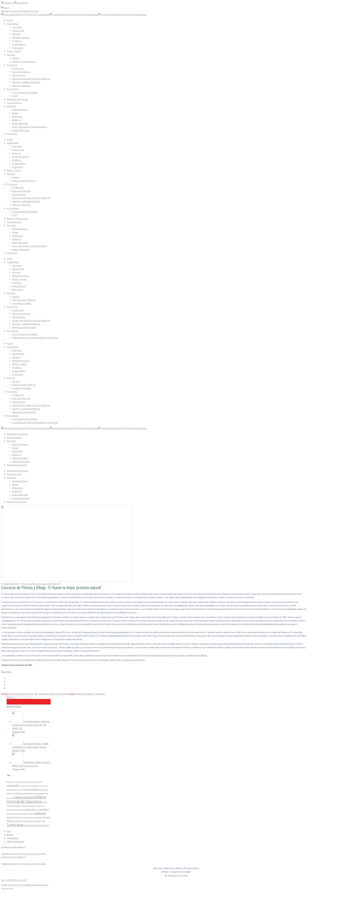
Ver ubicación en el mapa (176, 875)
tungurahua (41, 583)
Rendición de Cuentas (17, 99)
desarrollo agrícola (43, 790)
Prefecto (16, 40)
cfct (47, 786)
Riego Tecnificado (22, 821)
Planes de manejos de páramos (25, 814)
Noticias (11, 54)
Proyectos (12, 65)
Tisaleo (43, 821)
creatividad (28, 789)
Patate (8, 814)
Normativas (13, 89)
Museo (15, 113)
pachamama (30, 809)
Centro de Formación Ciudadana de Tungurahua (32, 786)
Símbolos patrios (20, 37)
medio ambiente (19, 810)
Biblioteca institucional (23, 327)
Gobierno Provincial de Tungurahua (26, 799)
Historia (16, 34)
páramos (35, 817)
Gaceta (15, 58)
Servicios (11, 106)
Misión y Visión (14, 51)
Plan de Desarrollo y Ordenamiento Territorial (35, 337)
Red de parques (20, 109)
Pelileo (13, 813)
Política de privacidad (15, 841)
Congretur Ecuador (21, 303)
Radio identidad (20, 458)
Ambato (12, 782)
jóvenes (38, 806)
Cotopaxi (20, 790)
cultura (35, 789)
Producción (18, 68)
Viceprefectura (43, 825)
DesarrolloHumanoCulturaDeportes (29, 793)
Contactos (12, 133)
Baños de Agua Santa (35, 782)
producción (20, 817)
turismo (27, 825)
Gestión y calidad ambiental (26, 82)
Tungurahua (12, 23)
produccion (11, 817)
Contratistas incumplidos (25, 92)
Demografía (18, 30)
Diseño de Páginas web (7, 888)
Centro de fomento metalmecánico (29, 126)
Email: (24, 884)
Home (10, 20)
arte (16, 782)
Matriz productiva (21, 85)
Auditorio (16, 119)
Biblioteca (17, 116)
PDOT (15, 95)
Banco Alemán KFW (23, 782)
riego (14, 821)
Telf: (14, 880)
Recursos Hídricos (21, 71)
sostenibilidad (37, 821)
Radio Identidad (20, 123)
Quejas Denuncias (20, 130)
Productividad (28, 817)
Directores (17, 47)
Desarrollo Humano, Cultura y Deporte (31, 78)
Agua (8, 782)
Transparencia (14, 102)
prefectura (40, 813)
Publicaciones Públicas (23, 61)
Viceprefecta (19, 44)
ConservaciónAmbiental (12, 790)
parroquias (44, 809)
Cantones (17, 27)
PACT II (37, 810)
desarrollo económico (13, 793)
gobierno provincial (24, 797)
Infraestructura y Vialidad (28, 806)
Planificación (18, 75)
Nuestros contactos (17, 465)
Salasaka (31, 821)
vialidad (33, 825)
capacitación (13, 785)
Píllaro (40, 817)
